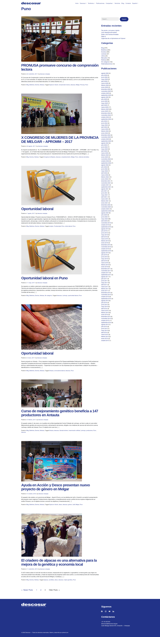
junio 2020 (104, 217)
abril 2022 (104, 173)
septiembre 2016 (106, 299)
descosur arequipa (45, 74)
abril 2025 (104, 105)
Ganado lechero (64, 430)
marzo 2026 (104, 83)
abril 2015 (104, 332)
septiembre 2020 (106, 211)
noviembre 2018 (106, 247)
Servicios (117, 3)
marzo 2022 (104, 175)
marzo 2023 (104, 153)
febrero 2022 (105, 177)
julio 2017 (104, 279)
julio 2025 (104, 99)
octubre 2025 (105, 93)
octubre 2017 (105, 273)
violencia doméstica (84, 157)
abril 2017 (104, 285)
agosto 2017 (105, 277)
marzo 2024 (104, 129)
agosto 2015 (105, 324)
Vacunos (23, 432)
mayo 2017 (104, 283)
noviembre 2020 (106, 207)
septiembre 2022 (106, 163)
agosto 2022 (105, 165)
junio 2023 (104, 147)
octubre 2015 (105, 320)
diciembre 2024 (105, 113)
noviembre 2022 (106, 159)
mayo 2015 (104, 330)
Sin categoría (48, 295)
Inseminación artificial (74, 430)
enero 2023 (104, 157)
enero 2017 (104, 291)
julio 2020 (104, 215)
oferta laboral (68, 226)
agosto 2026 (105, 73)
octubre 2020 (105, 209)
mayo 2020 (104, 219)
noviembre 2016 (106, 295)
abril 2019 (104, 237)
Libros (103, 56)
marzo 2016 (104, 310)
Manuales (104, 58)
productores (89, 430)
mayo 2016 (104, 306)
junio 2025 (104, 101)
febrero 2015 (105, 336)
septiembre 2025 (106, 95)
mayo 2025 (104, 103)
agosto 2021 (105, 189)
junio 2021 (104, 193)
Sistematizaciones (106, 64)
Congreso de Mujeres (49, 157)
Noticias (42, 85)
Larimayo (64, 295)
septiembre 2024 (106, 119)
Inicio (76, 3)
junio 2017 (104, 281)
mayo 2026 (104, 79)
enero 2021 (104, 203)
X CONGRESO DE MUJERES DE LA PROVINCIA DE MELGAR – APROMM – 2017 (59, 139)
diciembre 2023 (105, 135)
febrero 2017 (105, 289)
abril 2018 (104, 261)
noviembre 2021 (106, 183)
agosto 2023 (105, 143)
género (70, 504)
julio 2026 (104, 75)
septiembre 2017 (106, 275)
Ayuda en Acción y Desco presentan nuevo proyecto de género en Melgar (55, 487)
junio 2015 (104, 328)
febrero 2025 (105, 109)
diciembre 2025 (105, 89)
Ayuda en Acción (53, 85)
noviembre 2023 (106, 137)
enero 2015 (104, 338)
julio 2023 (104, 145)
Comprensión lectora (64, 85)
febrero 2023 (105, 155)
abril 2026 (104, 81)
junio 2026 (104, 77)
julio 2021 (104, 191)
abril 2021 (104, 197)
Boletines (32, 85)
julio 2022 (104, 167)
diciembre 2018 (105, 245)
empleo (51, 226)
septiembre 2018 (106, 251)
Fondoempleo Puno (59, 226)
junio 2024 (104, 123)
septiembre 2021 (106, 187)
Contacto (128, 3)
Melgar (78, 85)
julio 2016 (104, 302)
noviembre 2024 (106, 115)
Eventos (37, 85)
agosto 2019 (105, 229)
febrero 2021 (105, 201)
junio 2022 (104, 169)
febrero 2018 (105, 265)
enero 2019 (104, 243)
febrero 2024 (105, 131)
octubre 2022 (105, 161)
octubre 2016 (105, 297)
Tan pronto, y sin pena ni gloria (110, 30)
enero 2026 (104, 87)
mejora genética (68, 580)
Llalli (74, 504)
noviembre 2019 (106, 223)
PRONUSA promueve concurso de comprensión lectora (60, 67)
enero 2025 (104, 111)
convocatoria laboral (59, 370)
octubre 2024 (105, 117)
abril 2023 (104, 151)
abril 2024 (104, 127)
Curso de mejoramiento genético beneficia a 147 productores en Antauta (59, 413)
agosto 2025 (105, 97)
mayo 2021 (104, 195)
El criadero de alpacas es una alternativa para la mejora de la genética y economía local (59, 562)
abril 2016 (104, 308)
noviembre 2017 (106, 271)
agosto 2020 (105, 213)
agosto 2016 (105, 301)
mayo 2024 (104, 125)
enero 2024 (104, 133)
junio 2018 (104, 257)
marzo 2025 (104, 107)
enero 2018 (104, 267)
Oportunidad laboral (37, 209)
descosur (73, 85)
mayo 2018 (104, 259)
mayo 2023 (104, 149)
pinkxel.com (65, 632)
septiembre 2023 (106, 141)
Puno (86, 85)
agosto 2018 (105, 253)
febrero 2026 (105, 85)
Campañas (109, 3)
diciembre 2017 (105, 269)
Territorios (91, 3)
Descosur (83, 3)
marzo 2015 (104, 334)
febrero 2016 (105, 312)
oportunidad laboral (73, 295)
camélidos (51, 580)
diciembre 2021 (105, 181)
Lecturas (103, 54)
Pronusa (82, 85)
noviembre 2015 (106, 318)
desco (60, 504)
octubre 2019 (105, 225)
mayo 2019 (104, 235)
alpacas (46, 580)
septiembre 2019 (106, 227)
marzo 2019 (104, 239)
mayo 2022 (104, 171)
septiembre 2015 (106, 322)
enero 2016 (104, 314)
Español (134, 3)
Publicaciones (100, 3)
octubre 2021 (105, 185)
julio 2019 (104, 231)
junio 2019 (104, 233)
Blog (122, 3)
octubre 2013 (105, 340)
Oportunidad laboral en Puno (44, 278)
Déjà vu (103, 36)
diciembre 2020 (105, 205)
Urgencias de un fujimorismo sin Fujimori (113, 38)
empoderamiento (65, 157)
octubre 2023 (105, 139)
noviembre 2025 (106, 91)
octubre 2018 (105, 249)
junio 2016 (104, 304)
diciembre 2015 (105, 316)
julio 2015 (104, 326)
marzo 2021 (104, 199)
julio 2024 (104, 121)
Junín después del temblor (109, 32)
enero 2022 (104, 179)
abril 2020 (104, 221)
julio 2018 (104, 255)
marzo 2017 (104, 287)
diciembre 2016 (105, 293)
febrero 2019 (105, 241)
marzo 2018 (104, 263)
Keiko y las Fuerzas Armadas (109, 34)
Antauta (51, 370)
